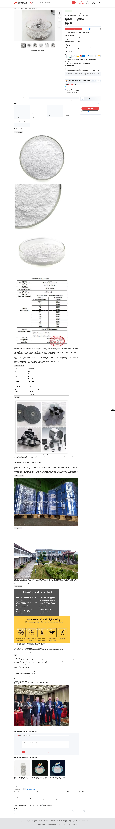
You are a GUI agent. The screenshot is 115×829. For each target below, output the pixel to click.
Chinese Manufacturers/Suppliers (43, 820)
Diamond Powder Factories (32, 811)
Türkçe (81, 821)
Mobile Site (83, 820)
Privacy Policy (75, 824)
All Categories (18, 6)
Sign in (99, 3)
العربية (64, 821)
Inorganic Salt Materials (18, 793)
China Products (34, 820)
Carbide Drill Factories (44, 811)
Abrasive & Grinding (28, 8)
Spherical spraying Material (63, 793)
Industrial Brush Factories (55, 811)
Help (79, 6)
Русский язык (47, 821)
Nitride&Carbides (82, 791)
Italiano (51, 821)
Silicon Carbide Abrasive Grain (20, 805)
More (15, 816)
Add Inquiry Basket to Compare (38, 50)
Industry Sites (65, 820)
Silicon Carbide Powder (78, 811)
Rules (100, 6)
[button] (75, 100)
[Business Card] (98, 103)
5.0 (86, 99)
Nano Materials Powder (40, 793)
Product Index (78, 820)
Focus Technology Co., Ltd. (49, 824)
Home (15, 8)
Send (23, 752)
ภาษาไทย (77, 821)
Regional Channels (72, 820)
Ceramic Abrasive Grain (47, 805)
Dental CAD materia (18, 791)
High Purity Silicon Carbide (20, 813)
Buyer (73, 6)
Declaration (70, 824)
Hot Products (28, 820)
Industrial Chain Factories (20, 811)
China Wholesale (52, 820)
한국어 (67, 821)
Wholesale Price (59, 820)
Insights (87, 820)
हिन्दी (73, 821)
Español (33, 821)
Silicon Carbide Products (67, 811)
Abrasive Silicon (96, 811)
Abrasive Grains (34, 8)
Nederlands (60, 821)
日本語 (71, 821)
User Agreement (64, 824)
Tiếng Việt (85, 821)
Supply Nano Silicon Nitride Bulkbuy (34, 813)
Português (37, 821)
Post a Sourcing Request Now (47, 752)
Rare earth (81, 793)
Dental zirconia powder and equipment (43, 791)
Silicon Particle (88, 811)
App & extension (86, 6)
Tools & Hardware (20, 8)
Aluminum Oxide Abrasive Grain (35, 805)
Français (41, 821)
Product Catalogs (31, 789)
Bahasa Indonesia (91, 821)
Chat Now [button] (93, 29)
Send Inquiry (73, 29)
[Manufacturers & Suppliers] (20, 2)
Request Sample (85, 32)
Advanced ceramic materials (63, 791)
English (29, 821)
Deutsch (55, 821)
